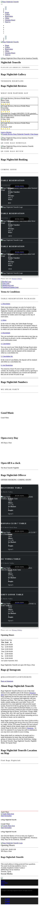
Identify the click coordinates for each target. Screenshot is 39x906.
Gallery (7, 14)
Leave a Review (6, 132)
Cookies (3, 880)
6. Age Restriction (7, 365)
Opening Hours (10, 20)
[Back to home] (10, 2)
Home (7, 12)
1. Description (5, 304)
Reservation (9, 16)
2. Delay (3, 320)
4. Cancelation (5, 344)
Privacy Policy (17, 278)
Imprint (2, 884)
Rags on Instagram (7, 681)
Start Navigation (6, 816)
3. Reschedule (5, 333)
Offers (7, 18)
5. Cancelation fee (7, 356)
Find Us (7, 22)
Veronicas (30, 728)
